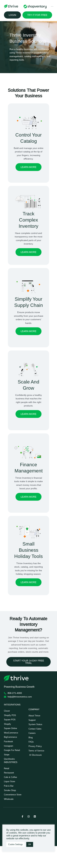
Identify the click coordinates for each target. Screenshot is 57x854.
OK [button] (29, 844)
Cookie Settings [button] (15, 844)
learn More (28, 252)
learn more (28, 167)
